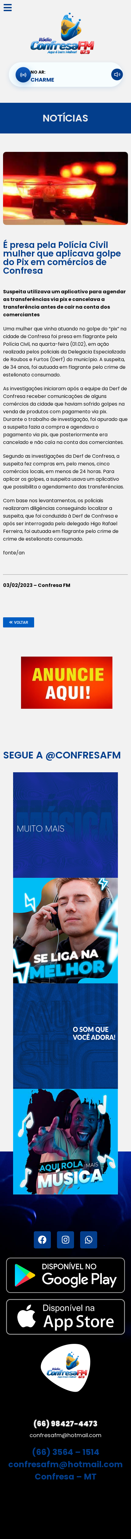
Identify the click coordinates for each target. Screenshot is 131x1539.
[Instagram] (65, 1239)
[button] (18, 622)
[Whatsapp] (88, 1239)
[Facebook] (42, 1239)
